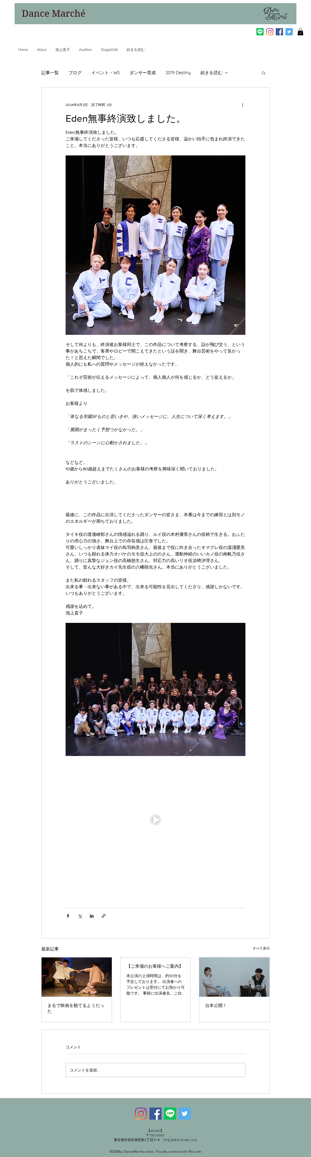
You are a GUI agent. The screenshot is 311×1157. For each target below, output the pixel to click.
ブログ (75, 72)
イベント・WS (105, 72)
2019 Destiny (178, 72)
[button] (300, 31)
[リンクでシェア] (103, 916)
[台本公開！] (234, 977)
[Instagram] (269, 31)
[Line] (260, 31)
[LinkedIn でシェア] (91, 916)
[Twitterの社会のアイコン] (289, 31)
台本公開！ (216, 1005)
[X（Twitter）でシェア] (80, 916)
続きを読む (211, 72)
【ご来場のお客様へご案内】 (154, 966)
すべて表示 (261, 948)
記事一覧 (50, 72)
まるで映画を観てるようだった (75, 1008)
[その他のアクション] (242, 105)
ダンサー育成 (143, 72)
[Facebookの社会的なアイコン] (279, 31)
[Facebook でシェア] (68, 916)
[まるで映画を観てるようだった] (77, 977)
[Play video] (155, 819)
